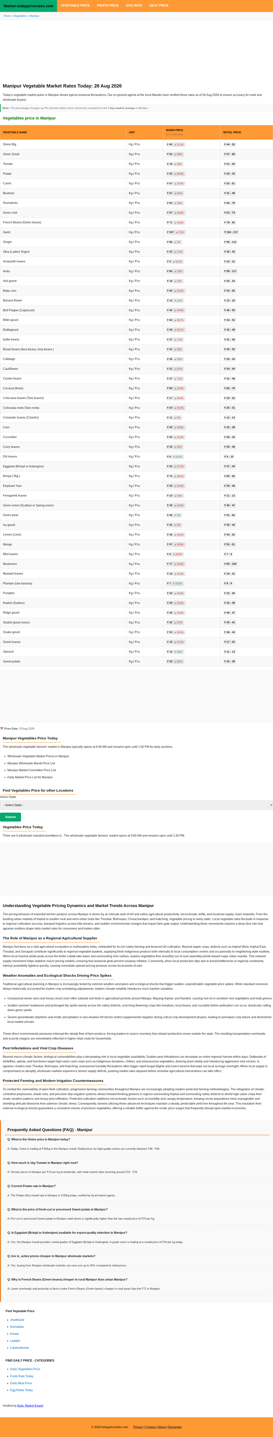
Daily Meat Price (21, 1383)
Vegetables (20, 15)
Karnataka (17, 1326)
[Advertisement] (136, 50)
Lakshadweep (19, 1347)
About (162, 1427)
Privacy (138, 1427)
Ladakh (15, 1340)
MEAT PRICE (159, 5)
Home (7, 15)
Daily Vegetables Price (25, 1369)
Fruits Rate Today (21, 1376)
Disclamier (175, 1427)
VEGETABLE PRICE (75, 5)
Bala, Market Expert (30, 1405)
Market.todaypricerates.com (28, 6)
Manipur (34, 15)
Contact (150, 1427)
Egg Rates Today (21, 1390)
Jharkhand (17, 1319)
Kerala (14, 1333)
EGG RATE (134, 5)
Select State (8, 796)
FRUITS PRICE (108, 5)
